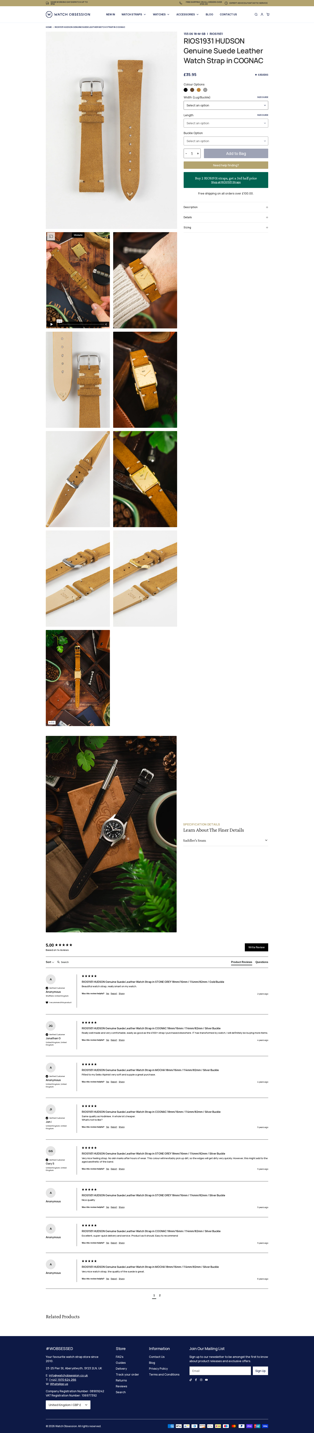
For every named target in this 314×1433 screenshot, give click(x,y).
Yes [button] (107, 993)
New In (110, 14)
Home (49, 27)
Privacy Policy (158, 1368)
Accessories (185, 14)
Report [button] (114, 993)
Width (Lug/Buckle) (226, 97)
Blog (209, 14)
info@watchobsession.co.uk (68, 1375)
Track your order (127, 1374)
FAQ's (119, 1357)
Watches (159, 14)
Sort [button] (49, 962)
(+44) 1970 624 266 (62, 1380)
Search (121, 1392)
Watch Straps (132, 14)
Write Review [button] (256, 947)
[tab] (241, 962)
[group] (63, 945)
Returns (121, 1380)
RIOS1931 (216, 34)
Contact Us (228, 14)
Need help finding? (226, 165)
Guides (121, 1363)
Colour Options (194, 84)
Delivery (121, 1368)
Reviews (121, 1386)
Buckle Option (193, 133)
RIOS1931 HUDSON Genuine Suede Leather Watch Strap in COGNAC (90, 27)
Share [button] (121, 993)
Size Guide (262, 97)
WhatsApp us (59, 1384)
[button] (186, 90)
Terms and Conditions (164, 1374)
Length (226, 115)
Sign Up (260, 1371)
